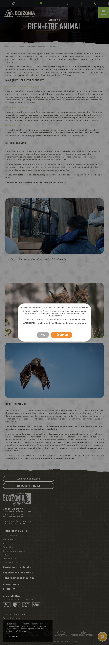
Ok (43, 335)
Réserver (61, 335)
